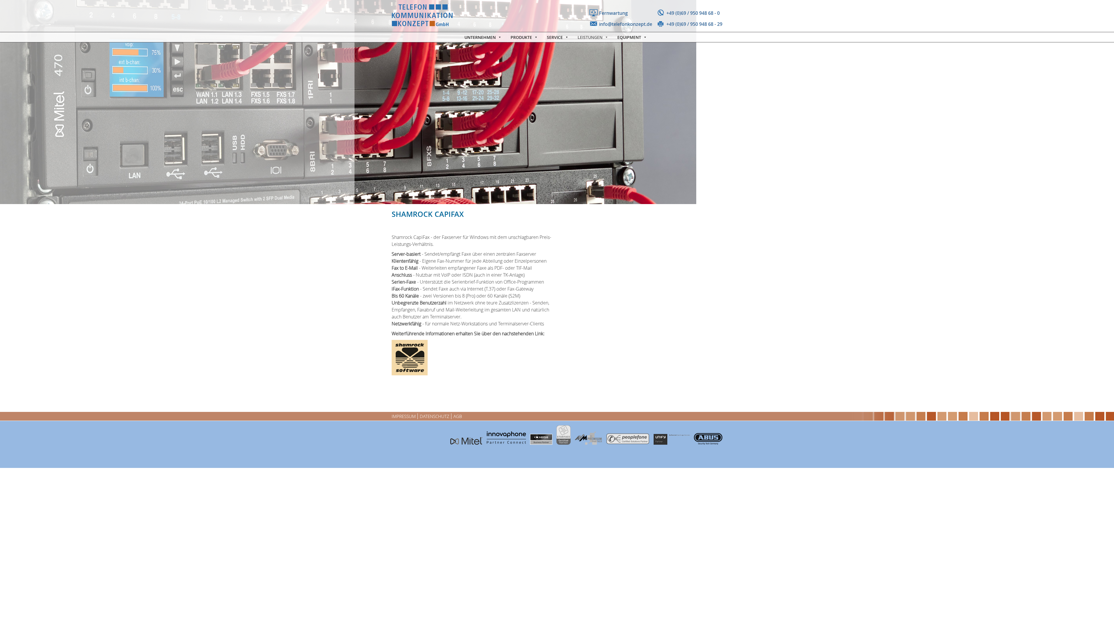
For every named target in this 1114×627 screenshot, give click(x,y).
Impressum (404, 416)
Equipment (629, 37)
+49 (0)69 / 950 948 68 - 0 (693, 13)
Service (555, 37)
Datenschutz (434, 416)
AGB (457, 416)
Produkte (521, 37)
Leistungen (590, 37)
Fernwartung (613, 13)
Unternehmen (480, 37)
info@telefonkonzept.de (625, 24)
